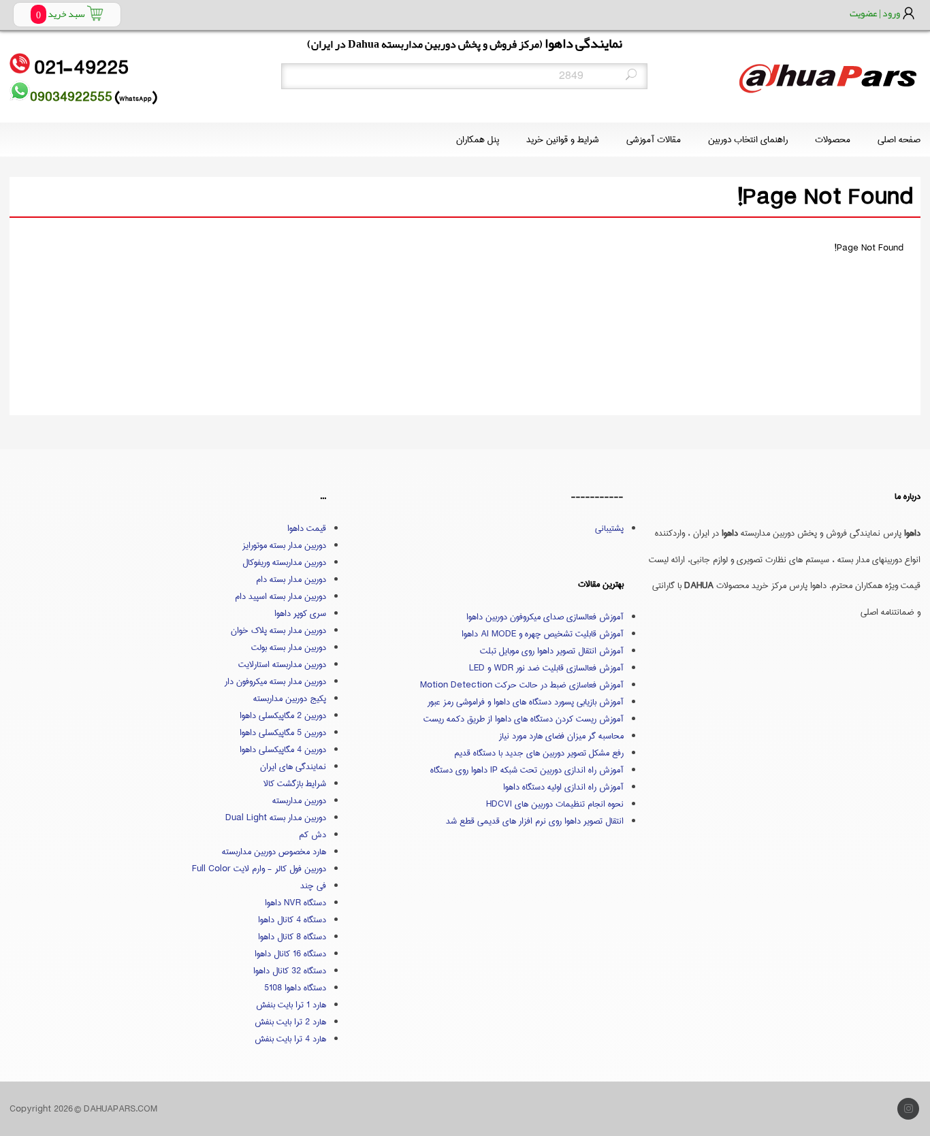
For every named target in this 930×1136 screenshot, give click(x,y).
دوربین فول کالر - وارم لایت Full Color (259, 868)
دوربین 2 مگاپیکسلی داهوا (283, 715)
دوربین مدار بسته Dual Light (275, 817)
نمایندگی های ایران (293, 766)
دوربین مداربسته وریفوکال (284, 562)
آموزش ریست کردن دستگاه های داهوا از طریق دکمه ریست (523, 719)
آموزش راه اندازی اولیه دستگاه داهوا (563, 787)
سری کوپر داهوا (300, 613)
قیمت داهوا (306, 528)
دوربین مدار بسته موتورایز (284, 545)
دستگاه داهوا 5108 (295, 987)
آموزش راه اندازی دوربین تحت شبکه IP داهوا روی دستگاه (527, 770)
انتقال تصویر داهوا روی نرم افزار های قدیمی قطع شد (535, 821)
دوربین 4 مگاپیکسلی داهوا (283, 749)
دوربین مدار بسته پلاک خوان (278, 630)
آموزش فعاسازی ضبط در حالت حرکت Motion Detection (522, 685)
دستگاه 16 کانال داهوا (290, 953)
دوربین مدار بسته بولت (288, 647)
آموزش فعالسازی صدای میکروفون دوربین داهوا (545, 616)
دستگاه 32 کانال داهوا (289, 970)
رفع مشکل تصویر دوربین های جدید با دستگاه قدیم (539, 753)
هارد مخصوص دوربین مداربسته (274, 851)
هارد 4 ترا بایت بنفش (290, 1038)
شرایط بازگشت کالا (294, 783)
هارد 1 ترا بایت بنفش (291, 1004)
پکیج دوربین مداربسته (289, 698)
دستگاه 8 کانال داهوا (292, 936)
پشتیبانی (609, 528)
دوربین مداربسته (299, 800)
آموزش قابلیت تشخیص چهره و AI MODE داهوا (543, 634)
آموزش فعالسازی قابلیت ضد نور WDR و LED (546, 668)
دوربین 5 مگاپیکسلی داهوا (283, 732)
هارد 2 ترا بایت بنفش (290, 1021)
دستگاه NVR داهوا (295, 902)
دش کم (312, 834)
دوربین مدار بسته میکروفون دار (275, 681)
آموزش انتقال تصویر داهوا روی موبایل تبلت (552, 651)
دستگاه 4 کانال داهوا (292, 919)
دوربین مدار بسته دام (291, 579)
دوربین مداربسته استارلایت (282, 664)
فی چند (313, 885)
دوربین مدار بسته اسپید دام (280, 596)
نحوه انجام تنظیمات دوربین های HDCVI (555, 804)
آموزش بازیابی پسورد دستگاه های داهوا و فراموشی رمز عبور (526, 702)
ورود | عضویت (875, 12)
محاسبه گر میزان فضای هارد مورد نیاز (561, 736)
